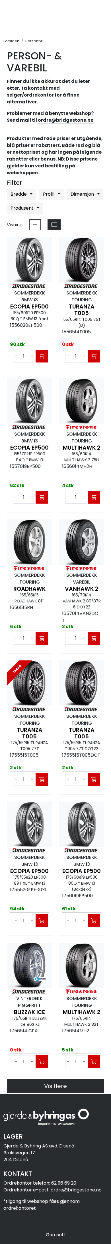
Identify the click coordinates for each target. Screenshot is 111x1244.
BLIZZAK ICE (29, 1012)
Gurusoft (55, 1234)
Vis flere (55, 1086)
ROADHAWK (29, 589)
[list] (35, 224)
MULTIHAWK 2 (81, 447)
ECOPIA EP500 (29, 306)
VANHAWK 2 (81, 589)
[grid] (54, 224)
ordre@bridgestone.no (66, 120)
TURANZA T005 (81, 309)
